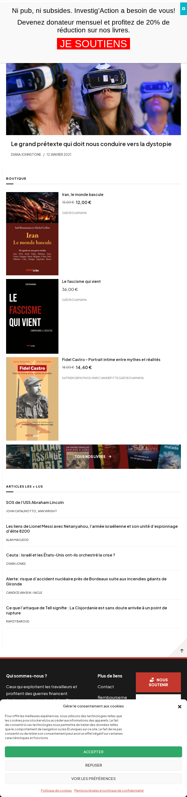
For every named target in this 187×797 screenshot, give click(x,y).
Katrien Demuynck (76, 378)
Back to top (177, 647)
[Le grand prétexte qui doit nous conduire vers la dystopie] (93, 89)
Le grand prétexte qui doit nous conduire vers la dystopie (91, 143)
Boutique (16, 178)
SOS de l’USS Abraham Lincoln (35, 502)
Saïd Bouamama (74, 213)
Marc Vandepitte (105, 378)
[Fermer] (183, 8)
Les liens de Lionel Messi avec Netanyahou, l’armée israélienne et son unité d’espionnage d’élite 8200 (92, 529)
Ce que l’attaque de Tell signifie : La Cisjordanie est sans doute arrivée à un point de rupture (86, 610)
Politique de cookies (56, 790)
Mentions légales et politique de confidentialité (109, 790)
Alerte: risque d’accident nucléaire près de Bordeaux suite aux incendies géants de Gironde (86, 581)
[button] (179, 706)
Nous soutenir (158, 682)
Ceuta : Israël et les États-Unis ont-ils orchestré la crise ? (60, 555)
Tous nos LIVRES (90, 456)
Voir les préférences (93, 778)
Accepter (93, 751)
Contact (106, 686)
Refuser (93, 765)
